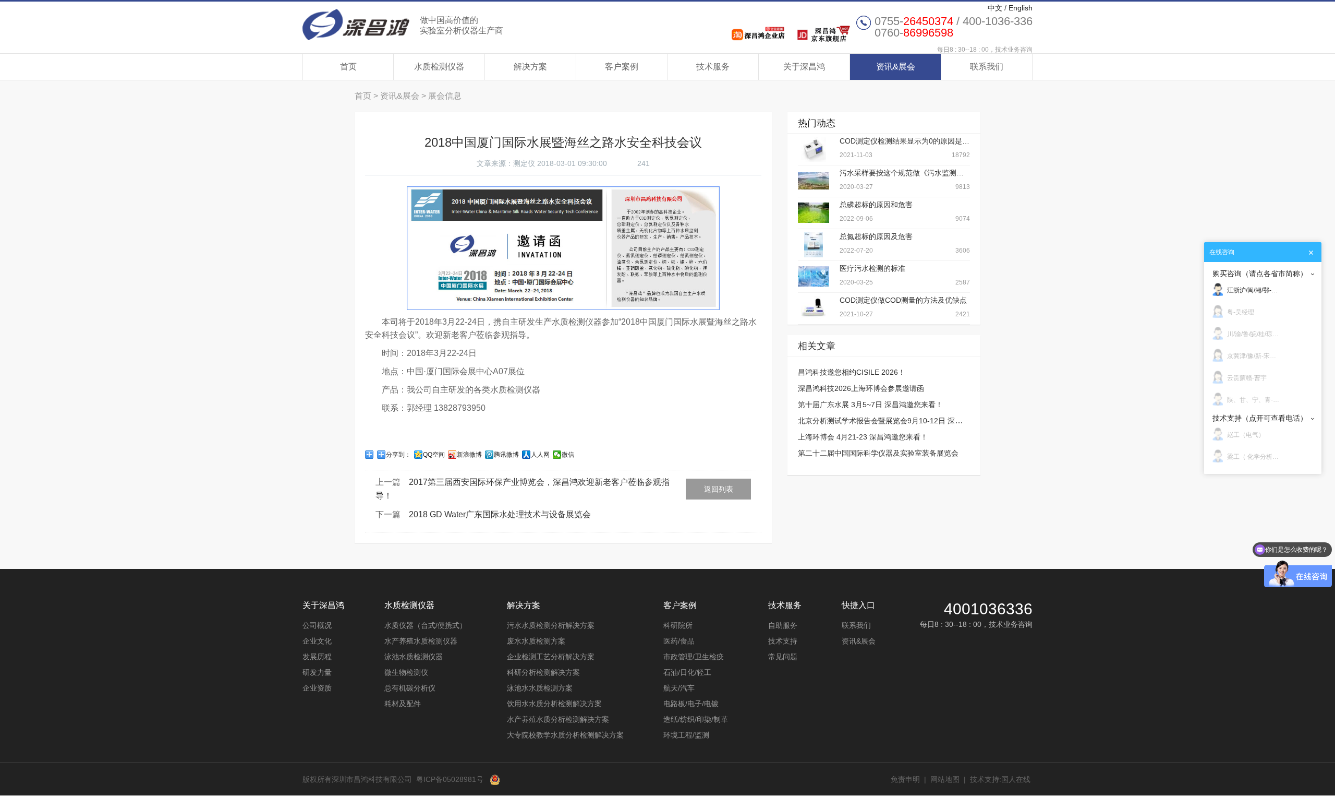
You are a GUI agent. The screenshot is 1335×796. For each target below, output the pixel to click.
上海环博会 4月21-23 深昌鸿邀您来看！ (863, 437)
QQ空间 (434, 454)
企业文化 (317, 641)
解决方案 (530, 66)
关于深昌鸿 (804, 66)
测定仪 (524, 163)
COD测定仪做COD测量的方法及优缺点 (903, 300)
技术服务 (713, 66)
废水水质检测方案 (536, 641)
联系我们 (986, 66)
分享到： (398, 454)
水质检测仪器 (439, 66)
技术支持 (782, 641)
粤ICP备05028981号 (449, 779)
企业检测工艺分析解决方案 (550, 656)
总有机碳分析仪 (409, 688)
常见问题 (782, 656)
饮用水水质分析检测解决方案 (554, 703)
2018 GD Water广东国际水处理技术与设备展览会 (500, 514)
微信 (568, 454)
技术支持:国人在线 (1000, 779)
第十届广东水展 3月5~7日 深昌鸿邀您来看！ (870, 404)
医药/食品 (679, 641)
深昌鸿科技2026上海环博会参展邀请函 (861, 388)
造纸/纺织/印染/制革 (695, 719)
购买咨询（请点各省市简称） (1259, 273)
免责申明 (905, 779)
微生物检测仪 (406, 672)
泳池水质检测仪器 (413, 656)
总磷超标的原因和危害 (876, 204)
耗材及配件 (402, 703)
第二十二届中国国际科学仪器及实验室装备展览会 (878, 453)
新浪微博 (469, 454)
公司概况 (317, 625)
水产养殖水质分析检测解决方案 (558, 719)
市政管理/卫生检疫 (693, 656)
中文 (995, 8)
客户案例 (621, 66)
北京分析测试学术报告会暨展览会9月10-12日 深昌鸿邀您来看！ (902, 421)
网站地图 (945, 779)
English (1021, 8)
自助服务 (782, 625)
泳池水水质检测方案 (540, 688)
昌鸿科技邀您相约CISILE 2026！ (851, 372)
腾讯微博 (506, 454)
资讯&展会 (895, 66)
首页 (348, 66)
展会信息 (445, 95)
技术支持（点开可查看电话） (1259, 418)
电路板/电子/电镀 (691, 703)
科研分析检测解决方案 (543, 672)
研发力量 (317, 672)
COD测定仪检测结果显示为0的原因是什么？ (912, 141)
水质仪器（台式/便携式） (425, 625)
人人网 (540, 454)
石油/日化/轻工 (687, 672)
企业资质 (317, 688)
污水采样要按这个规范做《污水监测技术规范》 (916, 173)
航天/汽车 (679, 688)
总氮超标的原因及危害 (876, 236)
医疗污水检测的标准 (872, 268)
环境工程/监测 (686, 735)
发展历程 (317, 656)
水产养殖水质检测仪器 (420, 641)
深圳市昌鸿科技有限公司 (402, 24)
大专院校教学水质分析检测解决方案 (565, 735)
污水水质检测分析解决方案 (550, 625)
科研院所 (678, 625)
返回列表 (718, 489)
